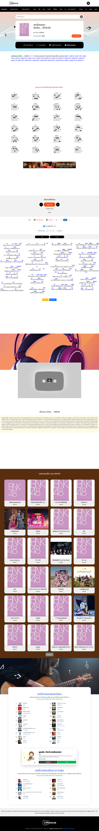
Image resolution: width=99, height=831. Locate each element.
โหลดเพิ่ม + (49, 654)
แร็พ (39, 9)
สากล (43, 9)
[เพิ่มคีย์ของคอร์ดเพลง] (58, 204)
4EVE (24, 794)
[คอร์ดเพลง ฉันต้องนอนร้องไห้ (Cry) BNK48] (38, 490)
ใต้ (65, 9)
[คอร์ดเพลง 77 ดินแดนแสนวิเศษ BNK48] (61, 606)
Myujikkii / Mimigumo (84, 618)
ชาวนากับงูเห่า (60, 711)
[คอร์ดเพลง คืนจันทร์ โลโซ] (20, 704)
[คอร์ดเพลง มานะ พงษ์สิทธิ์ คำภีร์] (54, 729)
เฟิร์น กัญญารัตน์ (60, 785)
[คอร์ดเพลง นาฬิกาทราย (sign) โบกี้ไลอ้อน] (54, 704)
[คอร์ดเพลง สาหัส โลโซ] (54, 742)
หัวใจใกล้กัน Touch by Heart (61, 560)
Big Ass (59, 738)
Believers (84, 502)
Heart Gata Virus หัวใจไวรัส (37, 589)
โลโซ (24, 705)
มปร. (14, 589)
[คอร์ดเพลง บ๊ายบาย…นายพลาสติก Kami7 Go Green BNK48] (61, 635)
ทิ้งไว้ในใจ (59, 736)
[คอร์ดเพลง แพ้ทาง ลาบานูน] (54, 733)
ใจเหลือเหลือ (60, 707)
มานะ (58, 728)
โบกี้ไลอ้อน (59, 705)
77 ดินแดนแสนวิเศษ (61, 618)
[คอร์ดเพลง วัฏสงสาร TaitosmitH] (54, 781)
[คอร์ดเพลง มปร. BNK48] (14, 577)
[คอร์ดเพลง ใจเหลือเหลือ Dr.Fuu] (54, 708)
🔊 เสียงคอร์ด (49, 226)
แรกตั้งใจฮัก (25, 796)
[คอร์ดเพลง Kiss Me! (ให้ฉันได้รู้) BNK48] (61, 490)
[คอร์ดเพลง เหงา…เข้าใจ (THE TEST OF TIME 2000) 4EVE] (20, 793)
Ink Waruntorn (26, 734)
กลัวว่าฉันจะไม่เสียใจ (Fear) (29, 728)
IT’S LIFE (38, 560)
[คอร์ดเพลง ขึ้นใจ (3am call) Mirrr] (20, 789)
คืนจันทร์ (25, 703)
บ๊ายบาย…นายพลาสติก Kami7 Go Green (61, 648)
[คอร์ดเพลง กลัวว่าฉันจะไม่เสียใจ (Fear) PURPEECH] (20, 729)
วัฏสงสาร (59, 779)
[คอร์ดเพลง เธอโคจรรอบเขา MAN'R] (54, 793)
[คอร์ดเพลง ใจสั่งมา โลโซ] (20, 717)
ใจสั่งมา (24, 715)
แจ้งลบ (65, 828)
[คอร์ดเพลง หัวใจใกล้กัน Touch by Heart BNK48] (61, 548)
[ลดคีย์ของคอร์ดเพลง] (41, 204)
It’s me (84, 560)
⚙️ (55, 226)
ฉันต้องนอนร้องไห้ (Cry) (38, 502)
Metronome (41, 231)
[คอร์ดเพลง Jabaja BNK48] (38, 635)
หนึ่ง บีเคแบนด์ (60, 721)
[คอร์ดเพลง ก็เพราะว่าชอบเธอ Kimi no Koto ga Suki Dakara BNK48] (84, 635)
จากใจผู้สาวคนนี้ (84, 589)
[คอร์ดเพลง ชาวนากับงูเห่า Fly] (54, 713)
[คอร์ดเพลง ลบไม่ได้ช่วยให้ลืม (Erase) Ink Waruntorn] (20, 733)
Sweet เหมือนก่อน (61, 788)
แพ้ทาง (58, 732)
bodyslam (59, 717)
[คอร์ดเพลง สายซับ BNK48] (38, 606)
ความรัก (59, 715)
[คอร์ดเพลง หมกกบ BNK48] (38, 519)
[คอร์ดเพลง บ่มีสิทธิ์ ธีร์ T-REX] (20, 742)
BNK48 (41, 32)
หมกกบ (38, 531)
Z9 (23, 721)
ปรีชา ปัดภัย (25, 798)
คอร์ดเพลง (4, 9)
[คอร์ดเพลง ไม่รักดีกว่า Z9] (20, 721)
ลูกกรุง (90, 9)
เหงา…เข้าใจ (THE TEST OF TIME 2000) (32, 792)
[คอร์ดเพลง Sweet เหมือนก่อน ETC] (54, 789)
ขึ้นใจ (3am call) (27, 788)
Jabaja (38, 647)
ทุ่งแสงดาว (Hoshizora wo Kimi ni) (61, 532)
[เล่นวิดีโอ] (49, 380)
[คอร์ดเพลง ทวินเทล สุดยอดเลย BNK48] (14, 490)
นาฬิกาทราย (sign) (61, 703)
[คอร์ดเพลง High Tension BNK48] (14, 606)
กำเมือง (81, 9)
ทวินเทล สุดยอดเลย (15, 502)
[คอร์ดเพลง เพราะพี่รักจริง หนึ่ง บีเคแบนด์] (54, 721)
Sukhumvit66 (60, 798)
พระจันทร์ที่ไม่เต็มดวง (28, 783)
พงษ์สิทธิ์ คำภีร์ (60, 730)
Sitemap (71, 828)
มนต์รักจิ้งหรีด (15, 531)
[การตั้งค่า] (88, 3)
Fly (57, 713)
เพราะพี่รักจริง (60, 720)
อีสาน (96, 9)
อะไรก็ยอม (25, 724)
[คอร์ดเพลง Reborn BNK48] (14, 635)
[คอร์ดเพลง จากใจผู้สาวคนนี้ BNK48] (84, 577)
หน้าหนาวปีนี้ (60, 783)
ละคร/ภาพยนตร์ (71, 9)
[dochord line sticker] (49, 756)
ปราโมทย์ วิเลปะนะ (27, 713)
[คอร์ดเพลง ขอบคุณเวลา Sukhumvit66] (54, 797)
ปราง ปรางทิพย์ (26, 781)
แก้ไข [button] (46, 299)
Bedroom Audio (61, 726)
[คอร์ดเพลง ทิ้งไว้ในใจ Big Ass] (54, 738)
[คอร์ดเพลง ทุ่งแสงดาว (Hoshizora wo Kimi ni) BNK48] (61, 519)
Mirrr (24, 789)
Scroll (57, 237)
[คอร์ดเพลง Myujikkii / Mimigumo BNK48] (84, 606)
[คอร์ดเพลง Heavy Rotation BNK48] (14, 548)
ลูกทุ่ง (61, 9)
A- (61, 220)
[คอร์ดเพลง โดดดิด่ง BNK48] (61, 577)
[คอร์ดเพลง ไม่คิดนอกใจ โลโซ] (20, 708)
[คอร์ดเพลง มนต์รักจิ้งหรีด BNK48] (14, 519)
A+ (69, 220)
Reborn (14, 647)
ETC (58, 789)
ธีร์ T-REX (25, 742)
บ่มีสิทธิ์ (24, 741)
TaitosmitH (59, 781)
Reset (49, 212)
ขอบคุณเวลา (60, 796)
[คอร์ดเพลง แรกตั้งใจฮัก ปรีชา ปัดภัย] (20, 797)
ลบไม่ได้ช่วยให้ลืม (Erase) (29, 732)
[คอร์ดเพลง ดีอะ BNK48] (84, 519)
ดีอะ (84, 531)
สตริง (34, 9)
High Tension (15, 618)
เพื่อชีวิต (55, 9)
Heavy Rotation (15, 560)
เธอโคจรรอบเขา (61, 792)
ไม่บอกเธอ (59, 724)
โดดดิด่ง (61, 589)
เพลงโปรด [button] (53, 299)
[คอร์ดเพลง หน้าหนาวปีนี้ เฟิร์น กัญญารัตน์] (54, 785)
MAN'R (58, 794)
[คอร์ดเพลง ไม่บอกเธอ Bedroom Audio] (54, 725)
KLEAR (24, 785)
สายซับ (38, 618)
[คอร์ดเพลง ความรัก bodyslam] (54, 717)
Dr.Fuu (58, 709)
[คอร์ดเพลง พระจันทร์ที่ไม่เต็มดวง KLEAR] (20, 785)
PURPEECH (25, 730)
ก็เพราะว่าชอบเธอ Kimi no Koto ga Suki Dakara (84, 648)
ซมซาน (24, 736)
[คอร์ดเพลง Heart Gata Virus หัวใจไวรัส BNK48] (38, 577)
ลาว (86, 9)
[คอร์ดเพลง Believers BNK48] (84, 490)
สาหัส (58, 741)
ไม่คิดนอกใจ (25, 707)
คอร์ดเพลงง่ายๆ (14, 9)
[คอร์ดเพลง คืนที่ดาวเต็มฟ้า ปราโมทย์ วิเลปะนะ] (20, 713)
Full (42, 237)
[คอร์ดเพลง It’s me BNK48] (84, 548)
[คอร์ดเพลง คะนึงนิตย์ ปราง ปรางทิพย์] (20, 781)
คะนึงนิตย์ (25, 779)
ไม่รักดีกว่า (25, 720)
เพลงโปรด (77, 36)
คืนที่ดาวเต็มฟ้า (26, 711)
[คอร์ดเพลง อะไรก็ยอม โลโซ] (20, 725)
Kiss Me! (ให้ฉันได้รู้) (61, 502)
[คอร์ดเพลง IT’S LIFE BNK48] (38, 548)
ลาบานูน (58, 734)
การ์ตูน (49, 9)
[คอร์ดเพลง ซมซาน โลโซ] (20, 738)
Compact (59, 231)
